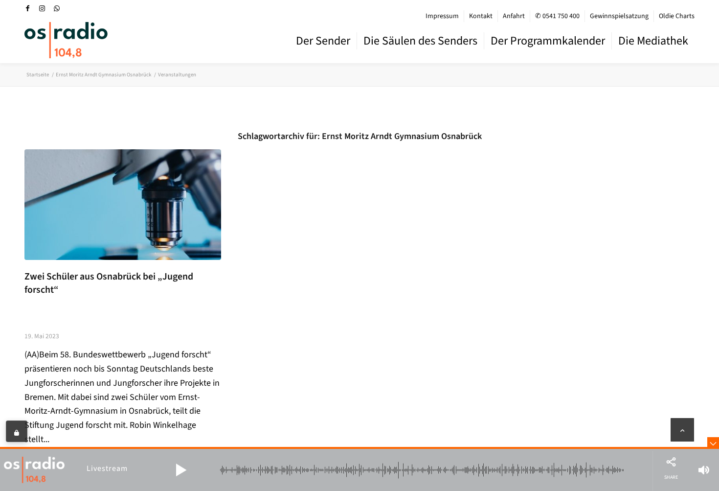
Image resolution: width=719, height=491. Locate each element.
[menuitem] (442, 16)
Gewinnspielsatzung (619, 16)
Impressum (442, 16)
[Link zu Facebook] (27, 8)
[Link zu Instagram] (42, 8)
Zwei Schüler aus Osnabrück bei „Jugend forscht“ (108, 283)
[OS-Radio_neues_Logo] (66, 40)
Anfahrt (514, 16)
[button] (181, 470)
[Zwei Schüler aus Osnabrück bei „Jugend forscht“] (122, 204)
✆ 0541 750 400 (557, 16)
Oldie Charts (677, 16)
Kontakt (481, 16)
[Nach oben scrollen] (682, 430)
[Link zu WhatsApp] (56, 8)
